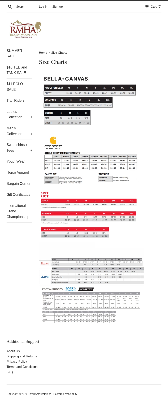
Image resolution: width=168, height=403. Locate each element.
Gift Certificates (18, 194)
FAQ (10, 372)
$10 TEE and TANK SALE (17, 70)
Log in (43, 6)
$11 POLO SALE (15, 86)
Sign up (57, 6)
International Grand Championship (18, 211)
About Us (13, 351)
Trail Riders (15, 100)
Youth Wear (16, 161)
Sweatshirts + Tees (19, 147)
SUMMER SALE (14, 53)
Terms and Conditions (22, 367)
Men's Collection (19, 131)
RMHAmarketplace (40, 394)
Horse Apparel (18, 172)
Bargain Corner (18, 183)
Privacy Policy (17, 361)
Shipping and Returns (22, 356)
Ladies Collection (19, 114)
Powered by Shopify (65, 394)
